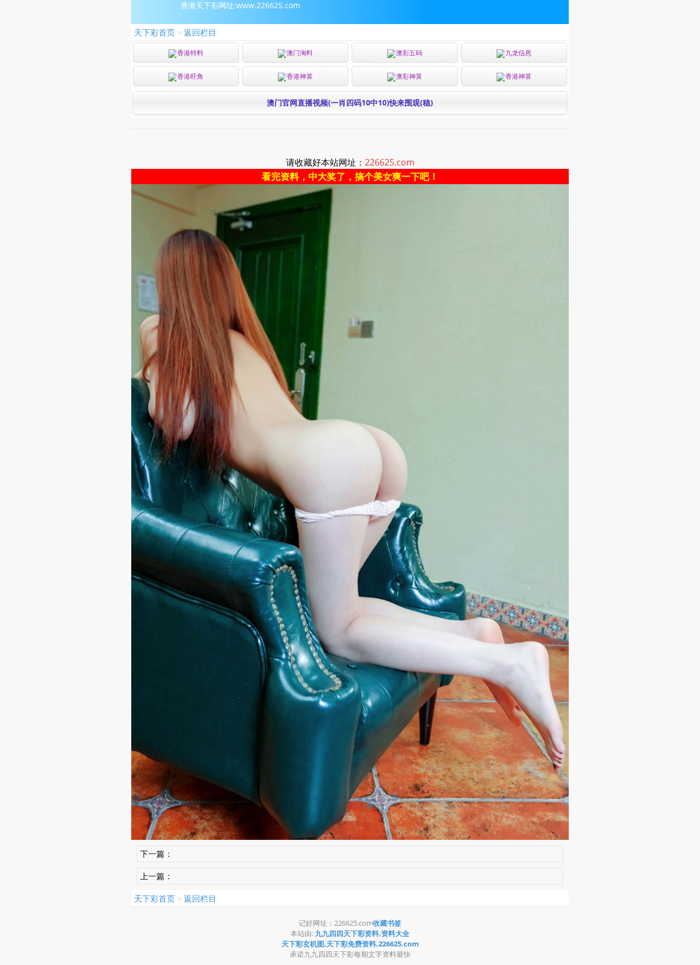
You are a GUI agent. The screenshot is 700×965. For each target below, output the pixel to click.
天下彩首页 (154, 32)
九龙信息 (518, 52)
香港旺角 (190, 76)
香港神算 (300, 76)
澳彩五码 (409, 52)
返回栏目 (200, 32)
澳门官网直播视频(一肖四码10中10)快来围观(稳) (350, 102)
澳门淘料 (300, 52)
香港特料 (190, 52)
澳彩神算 (409, 76)
